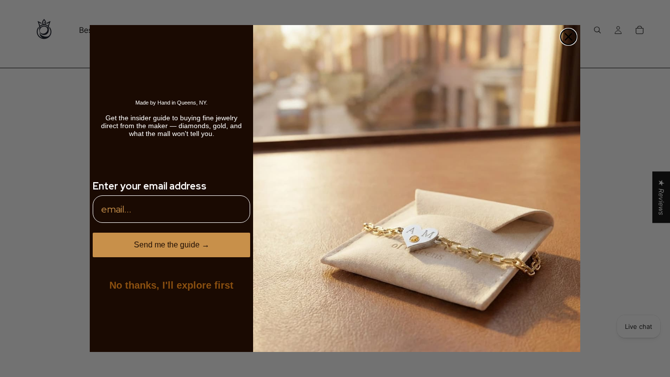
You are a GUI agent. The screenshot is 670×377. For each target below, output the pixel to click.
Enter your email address (149, 186)
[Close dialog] (568, 37)
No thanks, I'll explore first (171, 285)
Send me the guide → (171, 245)
